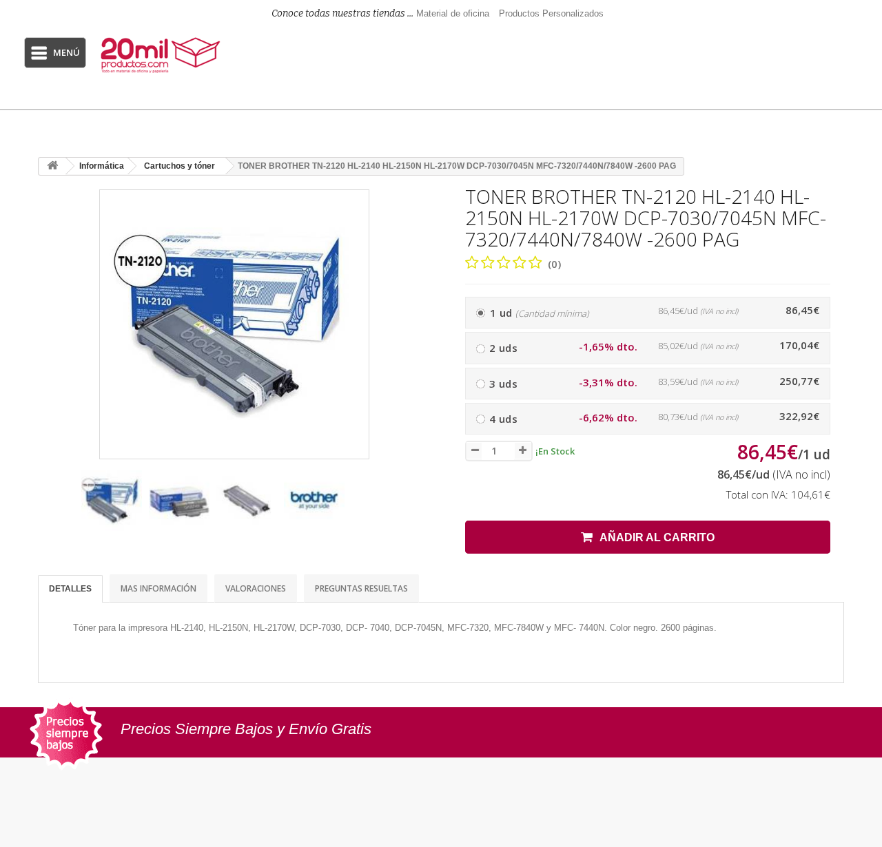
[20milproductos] (162, 55)
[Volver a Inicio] (52, 166)
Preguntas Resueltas (361, 588)
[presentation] (54, 507)
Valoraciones (255, 588)
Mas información (158, 588)
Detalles (70, 589)
